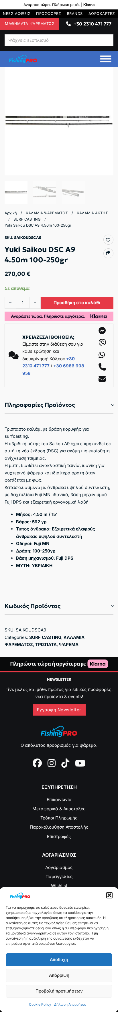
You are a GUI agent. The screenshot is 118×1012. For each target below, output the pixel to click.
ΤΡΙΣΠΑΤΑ (46, 644)
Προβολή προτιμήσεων (59, 991)
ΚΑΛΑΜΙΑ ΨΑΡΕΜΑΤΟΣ (47, 213)
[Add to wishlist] (108, 239)
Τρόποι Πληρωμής (59, 818)
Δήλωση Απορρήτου (70, 1004)
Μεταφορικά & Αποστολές (59, 808)
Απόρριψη (59, 975)
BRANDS (75, 13)
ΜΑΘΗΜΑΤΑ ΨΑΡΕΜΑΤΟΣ (29, 23)
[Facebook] (37, 763)
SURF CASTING (27, 219)
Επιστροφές (59, 836)
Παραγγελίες (59, 876)
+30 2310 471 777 (92, 24)
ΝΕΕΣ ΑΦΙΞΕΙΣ (16, 13)
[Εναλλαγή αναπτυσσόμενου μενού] (68, 23)
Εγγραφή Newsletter (59, 709)
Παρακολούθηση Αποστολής (59, 827)
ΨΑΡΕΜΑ (68, 644)
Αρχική (11, 213)
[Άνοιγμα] (105, 59)
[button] (109, 895)
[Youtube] (80, 763)
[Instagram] (51, 763)
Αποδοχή (59, 959)
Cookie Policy (40, 1004)
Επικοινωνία (59, 799)
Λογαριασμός (59, 867)
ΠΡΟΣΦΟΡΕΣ (48, 13)
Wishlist (59, 885)
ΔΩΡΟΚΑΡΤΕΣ (101, 13)
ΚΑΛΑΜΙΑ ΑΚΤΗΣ (92, 213)
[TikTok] (65, 763)
